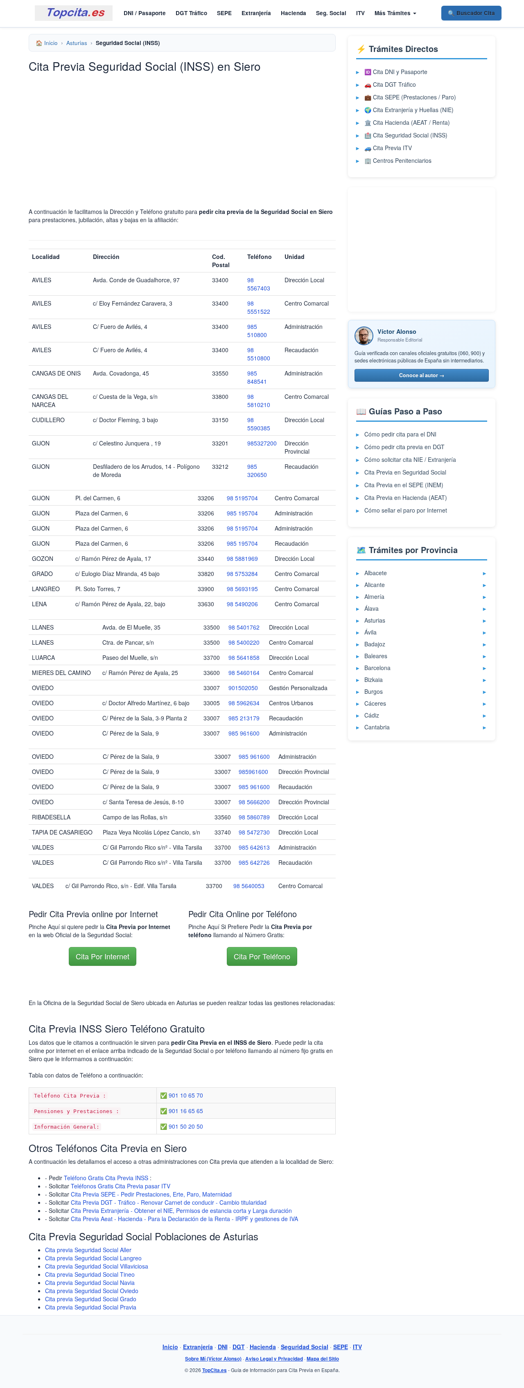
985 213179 (244, 718)
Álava (371, 608)
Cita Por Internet (102, 956)
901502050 (243, 688)
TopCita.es (214, 1370)
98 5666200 (254, 802)
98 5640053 (248, 886)
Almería (374, 596)
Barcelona (377, 668)
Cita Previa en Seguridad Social (405, 472)
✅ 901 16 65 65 (181, 1111)
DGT (239, 1347)
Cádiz (371, 715)
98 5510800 (258, 354)
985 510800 (257, 330)
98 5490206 (242, 604)
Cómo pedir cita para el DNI (400, 434)
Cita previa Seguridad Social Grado (90, 1299)
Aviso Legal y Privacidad (274, 1358)
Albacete (375, 573)
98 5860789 (254, 817)
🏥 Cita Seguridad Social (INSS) (405, 135)
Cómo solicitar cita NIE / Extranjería (410, 459)
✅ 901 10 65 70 (181, 1095)
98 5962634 (244, 703)
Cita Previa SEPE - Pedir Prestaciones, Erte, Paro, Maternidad (151, 1194)
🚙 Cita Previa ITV (388, 148)
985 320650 (257, 470)
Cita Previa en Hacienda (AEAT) (405, 497)
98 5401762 (244, 627)
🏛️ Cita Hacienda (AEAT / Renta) (407, 122)
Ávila (370, 632)
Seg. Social (331, 13)
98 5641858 (244, 657)
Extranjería (256, 13)
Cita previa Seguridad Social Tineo (90, 1274)
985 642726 (254, 862)
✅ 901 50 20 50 (181, 1126)
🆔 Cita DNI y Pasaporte (395, 71)
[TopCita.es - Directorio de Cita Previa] (74, 13)
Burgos (373, 691)
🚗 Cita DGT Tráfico (390, 84)
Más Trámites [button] (393, 13)
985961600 (253, 771)
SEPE (224, 13)
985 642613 (254, 847)
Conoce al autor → (422, 375)
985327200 (262, 443)
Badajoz (374, 644)
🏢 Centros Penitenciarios (397, 160)
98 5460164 (244, 672)
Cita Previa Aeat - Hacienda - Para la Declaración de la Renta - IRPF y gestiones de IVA (184, 1219)
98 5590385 (258, 424)
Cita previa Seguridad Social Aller (88, 1250)
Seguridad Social (304, 1347)
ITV (360, 13)
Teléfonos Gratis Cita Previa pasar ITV (120, 1186)
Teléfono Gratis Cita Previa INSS (106, 1178)
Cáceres (375, 703)
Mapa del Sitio (323, 1358)
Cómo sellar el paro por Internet (405, 510)
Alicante (374, 584)
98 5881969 (242, 558)
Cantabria (377, 727)
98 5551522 (258, 307)
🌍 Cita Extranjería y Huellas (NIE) (409, 110)
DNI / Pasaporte (145, 13)
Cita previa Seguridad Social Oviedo (91, 1291)
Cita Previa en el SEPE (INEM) (403, 485)
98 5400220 (244, 642)
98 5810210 (258, 400)
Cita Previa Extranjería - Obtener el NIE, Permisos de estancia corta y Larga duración (181, 1210)
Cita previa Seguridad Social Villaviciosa (96, 1266)
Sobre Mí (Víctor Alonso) (213, 1358)
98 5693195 (242, 589)
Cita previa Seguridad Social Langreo (93, 1258)
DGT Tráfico (191, 13)
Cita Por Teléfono (262, 956)
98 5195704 (242, 498)
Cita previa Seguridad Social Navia (90, 1282)
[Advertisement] (182, 136)
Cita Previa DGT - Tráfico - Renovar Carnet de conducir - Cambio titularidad (169, 1202)
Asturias (76, 43)
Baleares (375, 656)
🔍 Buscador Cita (471, 13)
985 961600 (244, 733)
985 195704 (242, 513)
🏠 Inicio (47, 43)
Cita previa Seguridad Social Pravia (90, 1307)
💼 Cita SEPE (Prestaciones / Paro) (410, 97)
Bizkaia (373, 679)
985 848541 (257, 377)
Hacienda (293, 13)
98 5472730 (254, 832)
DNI (223, 1347)
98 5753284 (242, 573)
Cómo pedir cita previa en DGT (404, 447)
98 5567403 (258, 284)
